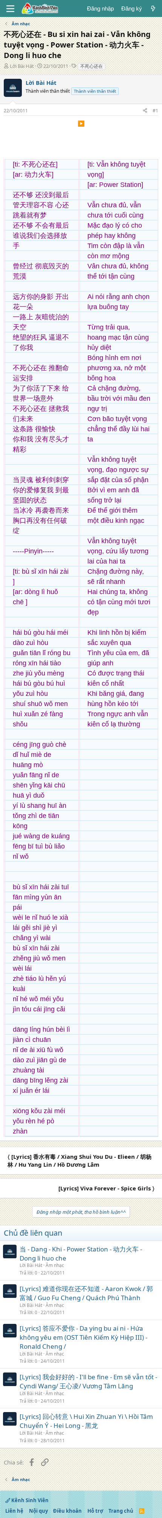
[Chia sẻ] (145, 111)
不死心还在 (91, 66)
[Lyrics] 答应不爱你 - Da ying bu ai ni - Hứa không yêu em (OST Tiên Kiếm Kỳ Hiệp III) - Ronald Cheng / (83, 1337)
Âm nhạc (55, 1265)
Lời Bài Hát (22, 66)
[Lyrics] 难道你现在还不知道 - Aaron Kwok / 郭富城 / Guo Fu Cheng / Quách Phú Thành (86, 1293)
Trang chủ (121, 1510)
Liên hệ (14, 1510)
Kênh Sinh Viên (29, 1500)
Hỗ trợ (95, 1510)
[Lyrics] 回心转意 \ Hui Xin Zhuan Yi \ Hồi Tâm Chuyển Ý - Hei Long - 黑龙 (86, 1421)
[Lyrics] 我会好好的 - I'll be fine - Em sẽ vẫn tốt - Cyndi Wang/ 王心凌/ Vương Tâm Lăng (88, 1381)
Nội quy (38, 1510)
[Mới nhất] (153, 8)
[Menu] (10, 8)
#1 (155, 110)
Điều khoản (67, 1510)
